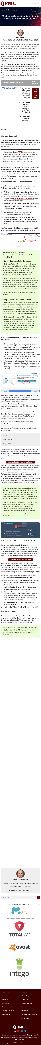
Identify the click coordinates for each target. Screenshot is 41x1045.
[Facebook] (22, 1031)
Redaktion (5, 999)
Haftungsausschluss (8, 1011)
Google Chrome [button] (7, 444)
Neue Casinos (6, 1014)
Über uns (4, 996)
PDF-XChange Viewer (25, 152)
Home (3, 10)
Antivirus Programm (26, 996)
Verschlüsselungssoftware (29, 1014)
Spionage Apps (25, 1018)
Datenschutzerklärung (8, 1007)
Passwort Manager (26, 1003)
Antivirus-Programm (21, 482)
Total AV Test (24, 999)
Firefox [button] (5, 435)
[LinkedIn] (15, 1031)
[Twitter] (25, 1031)
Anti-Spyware (24, 1011)
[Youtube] (18, 1031)
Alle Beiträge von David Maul (20, 890)
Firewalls (23, 1007)
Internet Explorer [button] (8, 439)
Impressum (5, 1003)
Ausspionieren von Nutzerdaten (23, 199)
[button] (34, 4)
